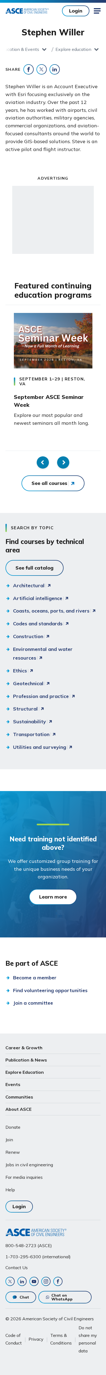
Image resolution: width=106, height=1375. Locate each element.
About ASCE (18, 1109)
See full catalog (34, 568)
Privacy (36, 1339)
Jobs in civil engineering (29, 1164)
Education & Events (19, 49)
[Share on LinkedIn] (54, 69)
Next (63, 462)
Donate (12, 1127)
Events (12, 1084)
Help (10, 1189)
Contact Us (16, 1267)
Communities (19, 1097)
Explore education (73, 49)
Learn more (53, 897)
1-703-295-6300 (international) (38, 1256)
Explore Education (24, 1072)
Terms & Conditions (61, 1339)
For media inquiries (24, 1177)
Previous (43, 462)
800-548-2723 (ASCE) (28, 1245)
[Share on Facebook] (28, 69)
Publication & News (26, 1060)
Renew (12, 1152)
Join (9, 1139)
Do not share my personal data (88, 1339)
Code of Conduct (13, 1339)
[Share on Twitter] (41, 69)
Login (75, 11)
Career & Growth (23, 1047)
